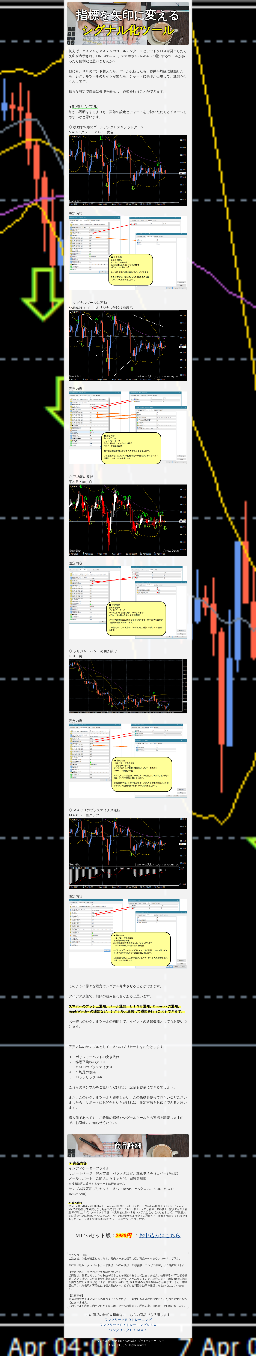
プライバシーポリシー (151, 1340)
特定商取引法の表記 (124, 1340)
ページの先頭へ (101, 1340)
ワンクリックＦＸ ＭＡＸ (128, 1330)
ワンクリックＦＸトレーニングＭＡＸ (128, 1325)
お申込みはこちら (160, 1235)
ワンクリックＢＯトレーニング (128, 1320)
